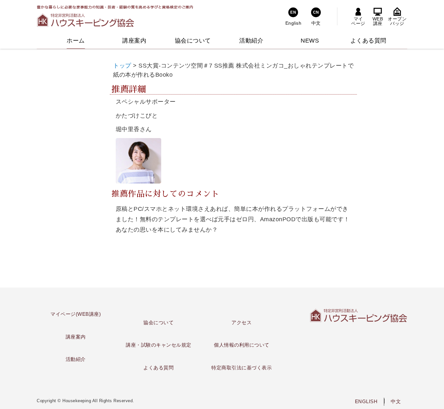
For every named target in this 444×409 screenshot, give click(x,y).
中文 (396, 401)
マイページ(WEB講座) (75, 314)
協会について (158, 322)
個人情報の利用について (241, 345)
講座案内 (76, 336)
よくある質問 (158, 367)
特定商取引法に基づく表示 (241, 367)
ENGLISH (366, 401)
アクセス (241, 322)
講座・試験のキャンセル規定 (158, 345)
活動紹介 (76, 359)
